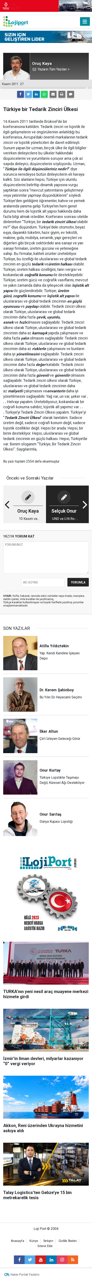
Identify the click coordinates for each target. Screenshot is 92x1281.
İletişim (48, 1241)
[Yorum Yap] (70, 94)
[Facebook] (20, 94)
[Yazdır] (61, 94)
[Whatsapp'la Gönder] (44, 94)
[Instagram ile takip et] (62, 1259)
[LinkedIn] (36, 94)
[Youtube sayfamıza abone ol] (40, 1259)
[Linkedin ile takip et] (51, 1259)
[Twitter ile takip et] (30, 1259)
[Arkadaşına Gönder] (53, 94)
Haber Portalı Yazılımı (24, 1274)
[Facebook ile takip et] (19, 1259)
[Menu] (85, 22)
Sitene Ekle (45, 1246)
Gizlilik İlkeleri (68, 1241)
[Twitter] (28, 94)
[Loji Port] (15, 21)
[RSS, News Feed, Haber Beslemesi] (72, 1259)
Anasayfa (17, 1241)
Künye (34, 1241)
